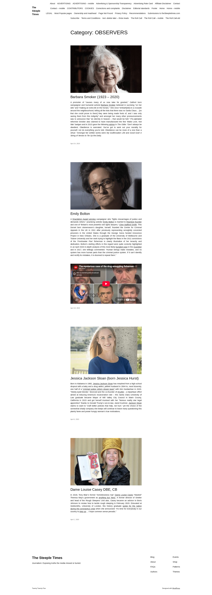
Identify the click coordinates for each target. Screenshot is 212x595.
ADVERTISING (64, 3)
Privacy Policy (121, 13)
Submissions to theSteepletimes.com (164, 13)
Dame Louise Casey (124, 495)
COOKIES (89, 8)
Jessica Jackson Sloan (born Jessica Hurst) (104, 378)
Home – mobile (173, 8)
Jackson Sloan (135, 403)
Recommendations (137, 13)
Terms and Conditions (90, 18)
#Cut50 (120, 392)
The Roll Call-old (173, 18)
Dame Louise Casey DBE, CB (93, 489)
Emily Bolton (80, 214)
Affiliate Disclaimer (163, 3)
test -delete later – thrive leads (115, 18)
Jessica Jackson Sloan (103, 384)
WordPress (176, 588)
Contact (176, 3)
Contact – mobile (57, 8)
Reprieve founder (134, 222)
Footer (154, 8)
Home (162, 8)
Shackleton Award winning (84, 219)
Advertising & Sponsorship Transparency (114, 3)
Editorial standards (141, 8)
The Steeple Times (36, 11)
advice (112, 124)
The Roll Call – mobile (153, 18)
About (52, 3)
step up (83, 511)
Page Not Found (105, 13)
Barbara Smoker (108, 105)
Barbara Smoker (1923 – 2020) (94, 97)
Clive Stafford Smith (128, 225)
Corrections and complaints (108, 8)
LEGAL (49, 13)
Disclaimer (126, 8)
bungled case (121, 247)
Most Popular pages (63, 13)
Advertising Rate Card (143, 3)
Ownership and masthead (85, 13)
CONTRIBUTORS (75, 8)
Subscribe (74, 18)
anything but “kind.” (107, 498)
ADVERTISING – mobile (83, 3)
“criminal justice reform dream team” (98, 389)
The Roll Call (136, 18)
